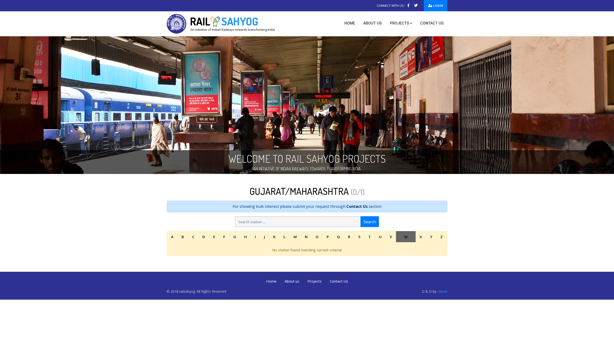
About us (372, 23)
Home (349, 23)
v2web (442, 291)
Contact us (432, 23)
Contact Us (357, 206)
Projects (399, 23)
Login (438, 5)
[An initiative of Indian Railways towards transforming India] (221, 23)
